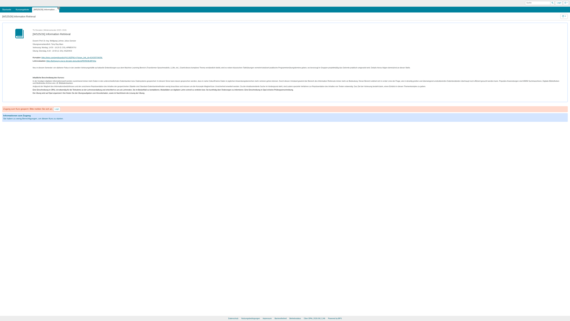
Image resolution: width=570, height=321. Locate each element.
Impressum (267, 318)
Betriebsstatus (295, 318)
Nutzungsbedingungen (250, 318)
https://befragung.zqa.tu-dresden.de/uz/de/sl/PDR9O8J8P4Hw (71, 61)
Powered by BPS (335, 318)
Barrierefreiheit (281, 318)
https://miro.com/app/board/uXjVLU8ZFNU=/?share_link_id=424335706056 (72, 58)
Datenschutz (233, 318)
